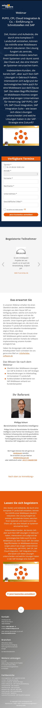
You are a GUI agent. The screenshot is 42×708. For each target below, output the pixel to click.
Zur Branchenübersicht (8, 651)
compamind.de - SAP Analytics (10, 685)
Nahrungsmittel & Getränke (9, 647)
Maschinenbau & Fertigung (9, 645)
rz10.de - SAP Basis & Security (9, 680)
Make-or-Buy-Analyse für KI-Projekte (12, 663)
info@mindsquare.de (21, 458)
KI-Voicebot (4, 668)
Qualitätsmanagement (28, 703)
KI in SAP (4, 661)
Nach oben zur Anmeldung (20, 476)
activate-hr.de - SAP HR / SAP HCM (11, 689)
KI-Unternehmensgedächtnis (9, 667)
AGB (15, 703)
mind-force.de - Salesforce (8, 693)
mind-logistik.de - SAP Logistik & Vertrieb (13, 678)
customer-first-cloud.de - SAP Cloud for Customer (15, 695)
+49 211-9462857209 (29, 460)
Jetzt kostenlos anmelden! (22, 594)
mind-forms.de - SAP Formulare (10, 687)
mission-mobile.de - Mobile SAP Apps (12, 682)
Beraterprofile (21, 705)
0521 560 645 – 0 (11, 626)
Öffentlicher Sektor (7, 643)
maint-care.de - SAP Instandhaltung (11, 691)
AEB (19, 703)
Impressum (8, 703)
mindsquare (17, 453)
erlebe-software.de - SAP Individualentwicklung (15, 684)
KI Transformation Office (8, 665)
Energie (3, 649)
